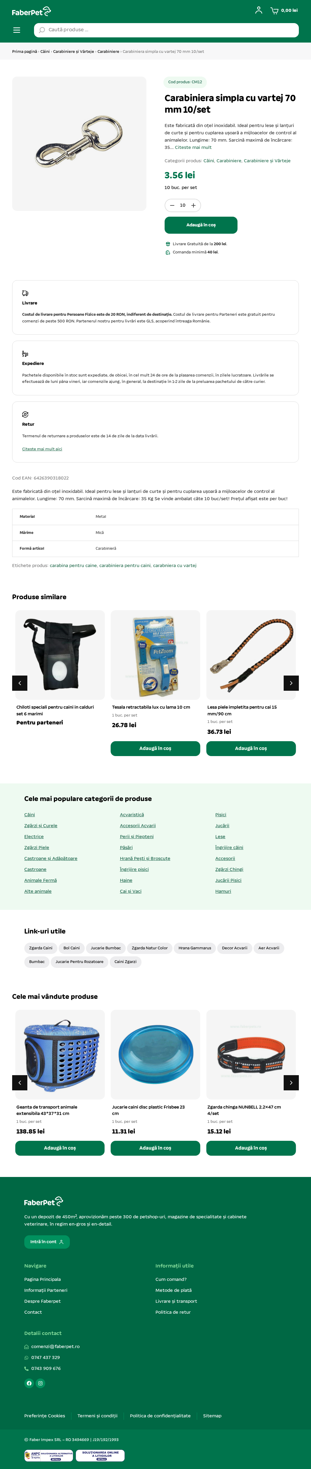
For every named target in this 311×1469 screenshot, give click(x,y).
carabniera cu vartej (175, 565)
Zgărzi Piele (36, 847)
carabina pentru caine (73, 565)
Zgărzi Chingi (229, 869)
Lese (220, 836)
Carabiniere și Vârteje (73, 52)
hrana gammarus (195, 948)
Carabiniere (108, 52)
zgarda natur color (150, 948)
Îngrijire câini (229, 847)
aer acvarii (268, 948)
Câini (45, 52)
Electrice (34, 836)
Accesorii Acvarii (138, 826)
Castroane (35, 869)
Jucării (222, 826)
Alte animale (38, 891)
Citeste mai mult (193, 147)
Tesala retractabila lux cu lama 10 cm (151, 707)
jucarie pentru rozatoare (80, 962)
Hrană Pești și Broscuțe (145, 858)
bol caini (71, 948)
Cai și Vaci (131, 891)
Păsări (126, 847)
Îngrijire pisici (134, 869)
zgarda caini (41, 948)
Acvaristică (132, 815)
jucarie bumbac (106, 948)
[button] (291, 683)
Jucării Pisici (228, 880)
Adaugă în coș (201, 225)
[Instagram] (40, 1383)
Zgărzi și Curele (40, 826)
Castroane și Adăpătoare (50, 858)
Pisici (220, 815)
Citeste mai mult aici (42, 449)
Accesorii (225, 858)
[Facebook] (29, 1383)
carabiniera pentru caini (125, 565)
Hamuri (223, 891)
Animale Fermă (40, 880)
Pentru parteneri (39, 723)
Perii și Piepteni (137, 836)
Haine (126, 880)
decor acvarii (235, 948)
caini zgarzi (125, 962)
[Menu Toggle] (16, 30)
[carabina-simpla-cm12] (79, 144)
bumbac (37, 962)
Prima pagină (24, 52)
